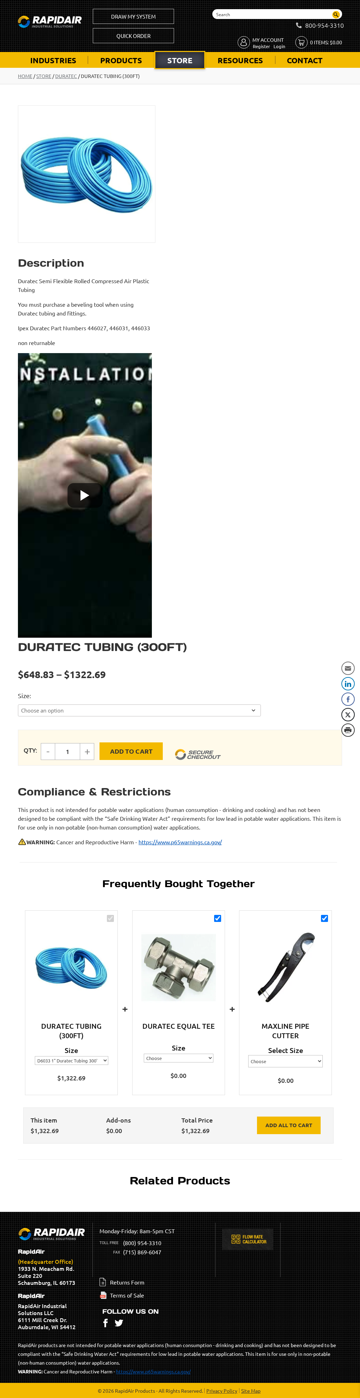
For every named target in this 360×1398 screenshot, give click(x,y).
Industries (53, 60)
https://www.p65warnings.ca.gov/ (180, 841)
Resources (240, 60)
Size (24, 695)
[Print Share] (348, 730)
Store (179, 60)
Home (25, 76)
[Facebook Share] (348, 699)
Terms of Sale (127, 1295)
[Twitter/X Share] (348, 714)
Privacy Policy (221, 1390)
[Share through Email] (348, 668)
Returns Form (127, 1282)
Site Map (251, 1390)
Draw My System (133, 16)
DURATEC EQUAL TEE (178, 1025)
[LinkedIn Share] (348, 683)
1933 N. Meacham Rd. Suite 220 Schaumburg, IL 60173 (46, 1267)
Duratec (66, 76)
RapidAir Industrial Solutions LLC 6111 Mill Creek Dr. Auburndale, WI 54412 (47, 1311)
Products (121, 60)
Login (279, 46)
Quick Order (133, 35)
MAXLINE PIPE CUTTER (285, 1030)
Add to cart (131, 751)
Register (261, 46)
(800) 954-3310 (142, 1242)
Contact (305, 60)
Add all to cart (288, 1125)
